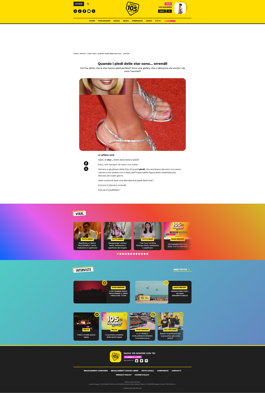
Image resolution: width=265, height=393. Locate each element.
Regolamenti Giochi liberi (124, 371)
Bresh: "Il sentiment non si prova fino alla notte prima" (170, 336)
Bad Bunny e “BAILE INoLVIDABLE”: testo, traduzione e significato (87, 245)
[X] (86, 169)
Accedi (78, 4)
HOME (92, 21)
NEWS (126, 21)
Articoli (82, 54)
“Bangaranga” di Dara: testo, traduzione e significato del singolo (117, 245)
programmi (104, 21)
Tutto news (91, 54)
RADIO (162, 11)
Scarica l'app (133, 357)
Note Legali (148, 371)
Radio (117, 21)
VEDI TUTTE (180, 269)
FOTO (158, 21)
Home (75, 54)
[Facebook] (86, 163)
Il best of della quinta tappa (86, 336)
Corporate (163, 371)
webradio (137, 21)
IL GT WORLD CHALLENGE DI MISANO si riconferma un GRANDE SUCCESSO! (142, 336)
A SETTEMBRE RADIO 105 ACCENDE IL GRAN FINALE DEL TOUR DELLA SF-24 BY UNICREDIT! (118, 293)
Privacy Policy (123, 375)
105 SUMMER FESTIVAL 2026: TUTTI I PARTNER (178, 245)
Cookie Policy (142, 375)
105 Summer (165, 7)
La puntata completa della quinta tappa (114, 336)
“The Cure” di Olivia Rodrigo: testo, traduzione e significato (147, 245)
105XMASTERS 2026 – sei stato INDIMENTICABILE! (180, 293)
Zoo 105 (170, 21)
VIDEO (149, 21)
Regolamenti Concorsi (96, 371)
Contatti (176, 371)
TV (169, 11)
